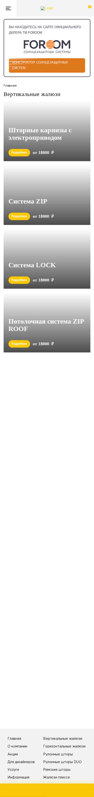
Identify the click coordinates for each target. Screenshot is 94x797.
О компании (17, 746)
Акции (12, 754)
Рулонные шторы (58, 754)
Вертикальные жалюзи (62, 738)
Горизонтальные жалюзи (64, 746)
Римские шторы (56, 769)
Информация (18, 777)
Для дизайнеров (21, 762)
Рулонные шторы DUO (62, 762)
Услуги (13, 769)
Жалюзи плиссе (56, 777)
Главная (14, 738)
